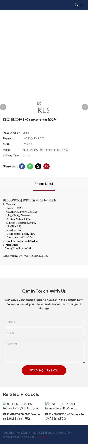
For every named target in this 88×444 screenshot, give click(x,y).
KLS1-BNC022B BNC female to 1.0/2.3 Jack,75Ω (21, 416)
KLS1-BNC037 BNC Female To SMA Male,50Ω (64, 416)
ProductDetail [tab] (44, 184)
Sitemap (42, 436)
